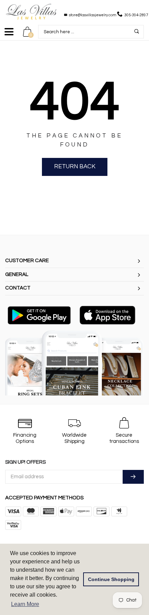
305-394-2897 (136, 15)
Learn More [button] (25, 604)
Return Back (74, 166)
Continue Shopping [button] (111, 579)
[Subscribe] (133, 477)
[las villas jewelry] (31, 11)
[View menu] (9, 34)
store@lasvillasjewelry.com (92, 15)
